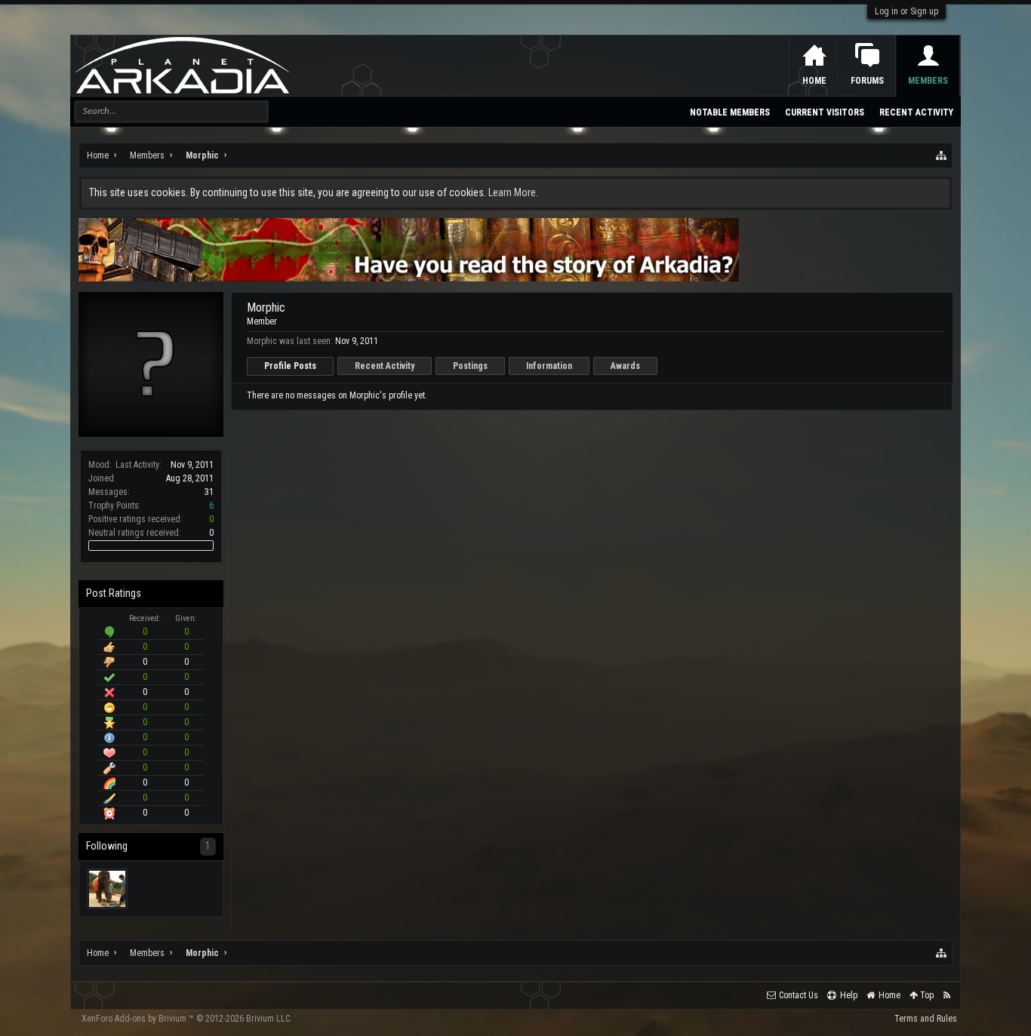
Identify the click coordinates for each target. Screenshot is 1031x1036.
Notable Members (730, 112)
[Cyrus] (107, 888)
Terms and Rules (925, 1018)
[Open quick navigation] (942, 155)
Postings (470, 366)
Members (928, 80)
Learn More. (513, 192)
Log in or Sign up (906, 11)
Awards (625, 366)
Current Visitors (824, 112)
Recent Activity (384, 366)
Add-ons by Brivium (187, 1018)
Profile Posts (290, 366)
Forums (867, 80)
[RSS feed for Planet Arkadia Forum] (946, 995)
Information (549, 366)
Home (814, 80)
